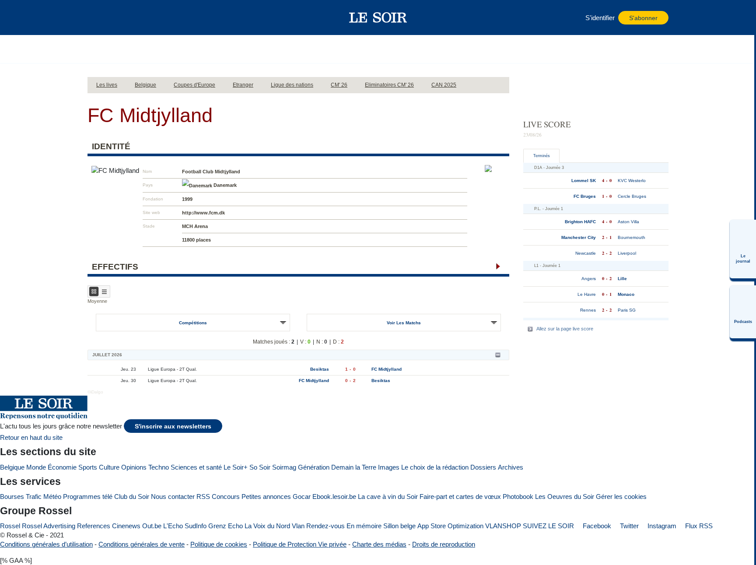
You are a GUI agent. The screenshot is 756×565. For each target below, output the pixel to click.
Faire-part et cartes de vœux (460, 496)
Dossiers (483, 467)
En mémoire (364, 526)
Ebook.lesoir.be (334, 496)
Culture (109, 467)
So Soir (259, 467)
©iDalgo (95, 392)
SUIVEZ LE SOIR (548, 526)
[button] (98, 17)
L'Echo (173, 526)
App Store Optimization (450, 526)
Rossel (10, 526)
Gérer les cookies (621, 496)
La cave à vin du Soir (388, 496)
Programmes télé (87, 496)
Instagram (661, 526)
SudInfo (195, 526)
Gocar (302, 496)
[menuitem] (743, 249)
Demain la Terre (353, 467)
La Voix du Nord (267, 526)
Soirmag (284, 467)
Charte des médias (379, 544)
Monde (36, 467)
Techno (158, 467)
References (93, 526)
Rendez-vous (325, 526)
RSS (203, 496)
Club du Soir (131, 496)
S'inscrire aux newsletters (173, 426)
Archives (510, 467)
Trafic (34, 496)
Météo (52, 496)
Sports (87, 467)
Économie (62, 467)
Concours (226, 496)
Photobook (518, 496)
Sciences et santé (196, 467)
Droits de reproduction (443, 544)
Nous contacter (173, 496)
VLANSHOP (503, 526)
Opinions (134, 467)
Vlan (298, 526)
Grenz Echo (225, 526)
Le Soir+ (236, 467)
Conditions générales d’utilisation (46, 544)
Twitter (628, 526)
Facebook (596, 526)
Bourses (12, 496)
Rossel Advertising (48, 526)
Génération (313, 467)
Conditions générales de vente (141, 544)
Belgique (12, 467)
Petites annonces (266, 496)
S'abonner (643, 18)
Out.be (151, 526)
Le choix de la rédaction (435, 467)
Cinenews (126, 526)
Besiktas (319, 369)
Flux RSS (698, 526)
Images (388, 467)
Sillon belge (399, 526)
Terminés (541, 156)
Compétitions (193, 322)
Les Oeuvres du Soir (564, 496)
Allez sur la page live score (564, 328)
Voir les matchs (404, 322)
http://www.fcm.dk (203, 212)
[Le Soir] (378, 17)
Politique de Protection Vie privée (299, 544)
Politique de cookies (218, 544)
